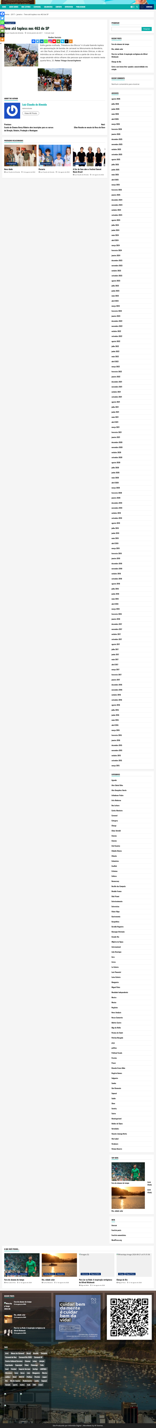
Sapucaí (114, 1093)
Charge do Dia (116, 61)
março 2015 (115, 765)
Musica (114, 1002)
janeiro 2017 (116, 679)
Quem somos (13, 7)
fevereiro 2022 (117, 371)
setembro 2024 (117, 215)
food (6, 1369)
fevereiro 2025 (117, 189)
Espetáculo (9, 1365)
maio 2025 (115, 174)
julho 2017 (115, 649)
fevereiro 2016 (117, 735)
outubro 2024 (116, 210)
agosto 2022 (116, 341)
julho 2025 (115, 164)
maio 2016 (115, 720)
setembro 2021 (117, 396)
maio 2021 (115, 417)
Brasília (35, 1353)
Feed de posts (116, 1230)
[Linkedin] (42, 41)
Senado (7, 1384)
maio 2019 (115, 538)
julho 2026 (115, 104)
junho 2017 (115, 654)
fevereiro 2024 (117, 250)
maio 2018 (115, 599)
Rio (6, 1381)
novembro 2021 (117, 386)
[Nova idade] (20, 155)
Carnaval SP (38, 1357)
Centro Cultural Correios (13, 1361)
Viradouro (115, 1144)
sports (15, 1384)
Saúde (114, 1098)
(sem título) (149, 1183)
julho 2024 (115, 225)
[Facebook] (33, 41)
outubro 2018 (116, 573)
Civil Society (116, 846)
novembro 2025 (117, 144)
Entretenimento (117, 901)
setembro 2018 (117, 578)
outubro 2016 (116, 694)
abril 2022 (115, 361)
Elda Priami (115, 896)
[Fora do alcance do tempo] (128, 1171)
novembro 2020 (117, 447)
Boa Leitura (25, 7)
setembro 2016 (117, 700)
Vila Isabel (115, 1138)
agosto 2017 (116, 644)
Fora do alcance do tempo (120, 44)
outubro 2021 (116, 392)
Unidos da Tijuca (117, 1123)
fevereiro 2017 (117, 674)
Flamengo (34, 1365)
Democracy (115, 881)
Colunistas (48, 7)
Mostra (114, 997)
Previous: (28, 127)
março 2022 (116, 366)
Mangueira (115, 982)
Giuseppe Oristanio (118, 931)
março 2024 (116, 245)
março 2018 (115, 609)
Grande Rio (115, 937)
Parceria (42, 169)
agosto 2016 (116, 705)
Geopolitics (115, 921)
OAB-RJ (21, 1377)
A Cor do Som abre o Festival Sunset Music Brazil (87, 170)
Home (4, 7)
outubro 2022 (116, 331)
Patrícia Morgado (117, 1037)
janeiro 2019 (116, 558)
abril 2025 (115, 179)
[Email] (58, 41)
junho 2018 (115, 594)
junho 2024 (115, 230)
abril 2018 (115, 604)
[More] (71, 41)
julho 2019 (115, 528)
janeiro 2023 (116, 316)
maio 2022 (115, 356)
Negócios (115, 1007)
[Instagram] (50, 41)
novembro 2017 (117, 629)
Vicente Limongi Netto (119, 1133)
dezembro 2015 (117, 745)
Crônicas (114, 871)
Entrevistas (115, 906)
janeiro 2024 (116, 255)
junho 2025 (115, 169)
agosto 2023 (116, 280)
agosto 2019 (116, 523)
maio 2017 (115, 659)
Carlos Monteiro (117, 810)
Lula (28, 1373)
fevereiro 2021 (117, 432)
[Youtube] (54, 41)
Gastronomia (116, 916)
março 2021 (115, 427)
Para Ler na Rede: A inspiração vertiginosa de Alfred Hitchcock (95, 1281)
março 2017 (115, 669)
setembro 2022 (117, 336)
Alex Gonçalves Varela (119, 790)
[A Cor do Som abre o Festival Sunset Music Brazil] (89, 155)
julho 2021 (115, 407)
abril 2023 (115, 301)
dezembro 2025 (117, 139)
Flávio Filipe (116, 911)
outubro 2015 (116, 755)
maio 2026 (115, 114)
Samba (114, 1083)
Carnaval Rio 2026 (25, 1357)
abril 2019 (115, 543)
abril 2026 (115, 119)
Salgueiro (115, 1078)
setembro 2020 (117, 457)
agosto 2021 (116, 402)
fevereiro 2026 (117, 129)
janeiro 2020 (116, 498)
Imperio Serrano (24, 1369)
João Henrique (116, 952)
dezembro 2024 (117, 200)
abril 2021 (115, 422)
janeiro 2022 (116, 376)
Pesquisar (115, 23)
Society (114, 1108)
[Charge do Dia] (134, 1265)
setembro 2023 (117, 275)
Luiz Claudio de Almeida (14, 33)
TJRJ (34, 1384)
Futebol (13, 1369)
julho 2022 (115, 346)
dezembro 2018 (117, 563)
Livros (114, 962)
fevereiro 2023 (117, 311)
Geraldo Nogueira (117, 926)
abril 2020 (115, 482)
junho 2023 (115, 290)
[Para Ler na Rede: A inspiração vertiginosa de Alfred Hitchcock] (96, 1265)
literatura (8, 1373)
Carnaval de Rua (10, 1357)
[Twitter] (37, 41)
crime (35, 1361)
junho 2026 (115, 109)
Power (114, 1063)
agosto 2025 (116, 159)
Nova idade (8, 169)
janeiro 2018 (116, 619)
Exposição (18, 1365)
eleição (41, 1361)
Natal (14, 1377)
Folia (42, 1365)
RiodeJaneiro (27, 1381)
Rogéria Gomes (117, 1073)
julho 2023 (115, 285)
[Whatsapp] (46, 41)
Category (115, 820)
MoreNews (87, 1425)
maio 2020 (115, 477)
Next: (89, 126)
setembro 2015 (117, 760)
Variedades (115, 1128)
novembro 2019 (117, 508)
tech (28, 1384)
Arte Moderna (116, 800)
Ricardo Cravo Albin (118, 1068)
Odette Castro (116, 1022)
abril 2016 (115, 725)
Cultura (114, 876)
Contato (59, 7)
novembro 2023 (117, 265)
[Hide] (1, 43)
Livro (16, 1373)
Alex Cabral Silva (117, 785)
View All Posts (31, 113)
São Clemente (116, 1088)
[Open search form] (137, 7)
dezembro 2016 (117, 684)
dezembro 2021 (117, 381)
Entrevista (69, 7)
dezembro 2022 (117, 321)
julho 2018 (115, 588)
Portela (114, 1058)
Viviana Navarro (117, 1149)
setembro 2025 (117, 154)
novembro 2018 (117, 568)
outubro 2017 (116, 634)
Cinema (114, 835)
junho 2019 (115, 533)
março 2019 (116, 548)
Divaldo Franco (117, 891)
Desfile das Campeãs (119, 886)
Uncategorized (9, 23)
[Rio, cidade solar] (128, 1198)
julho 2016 (115, 710)
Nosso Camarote (117, 1017)
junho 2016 (115, 715)
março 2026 (116, 124)
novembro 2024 (117, 205)
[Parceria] (55, 155)
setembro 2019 (117, 518)
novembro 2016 (117, 689)
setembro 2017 (117, 639)
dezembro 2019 (117, 503)
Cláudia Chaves (117, 851)
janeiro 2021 (116, 437)
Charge (114, 825)
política (114, 1048)
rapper (44, 1377)
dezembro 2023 (117, 260)
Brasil (29, 1353)
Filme (26, 1365)
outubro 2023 (116, 270)
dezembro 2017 (117, 624)
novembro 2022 (117, 326)
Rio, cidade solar (117, 49)
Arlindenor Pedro (117, 795)
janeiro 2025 (116, 195)
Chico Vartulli (116, 830)
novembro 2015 (117, 750)
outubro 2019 (116, 513)
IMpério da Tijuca (117, 942)
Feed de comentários (119, 1235)
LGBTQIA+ (43, 1369)
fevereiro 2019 (117, 553)
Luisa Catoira (116, 977)
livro (113, 957)
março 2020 (116, 487)
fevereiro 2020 (117, 493)
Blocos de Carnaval (17, 1353)
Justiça (35, 1369)
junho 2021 (115, 412)
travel (41, 1384)
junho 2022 (115, 351)
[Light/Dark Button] (132, 7)
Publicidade (80, 7)
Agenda (114, 780)
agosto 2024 (116, 220)
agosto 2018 (116, 583)
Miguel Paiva (116, 987)
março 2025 (116, 184)
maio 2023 (115, 295)
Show (113, 1103)
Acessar (114, 1225)
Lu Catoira (115, 967)
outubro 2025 (116, 149)
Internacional (116, 947)
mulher (7, 1377)
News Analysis (116, 1012)
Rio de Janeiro (15, 1381)
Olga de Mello (116, 1027)
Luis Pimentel (116, 972)
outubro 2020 (116, 452)
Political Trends (117, 1053)
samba (36, 1381)
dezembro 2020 (117, 442)
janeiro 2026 (116, 134)
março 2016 (116, 730)
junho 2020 (115, 472)
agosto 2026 (116, 99)
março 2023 (116, 306)
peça (113, 1043)
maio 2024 (115, 235)
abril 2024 (115, 240)
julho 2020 (115, 467)
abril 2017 (115, 664)
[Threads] (66, 41)
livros (22, 1373)
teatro (22, 1384)
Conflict (114, 866)
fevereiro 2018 (117, 614)
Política (29, 1377)
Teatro (114, 1113)
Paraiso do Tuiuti (117, 1032)
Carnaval (37, 7)
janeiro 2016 (116, 740)
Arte (6, 1353)
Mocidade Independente (120, 992)
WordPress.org (117, 1240)
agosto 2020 (116, 462)
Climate (114, 856)
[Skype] (62, 41)
